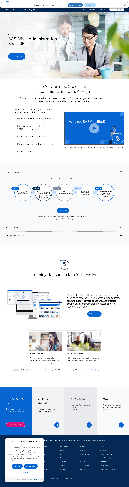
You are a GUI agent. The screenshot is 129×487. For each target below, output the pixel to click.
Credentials (91, 10)
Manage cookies (25, 472)
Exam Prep (102, 10)
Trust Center (44, 479)
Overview (82, 10)
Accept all (17, 466)
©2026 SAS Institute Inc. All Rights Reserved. (63, 479)
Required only (31, 466)
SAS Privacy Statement (33, 452)
